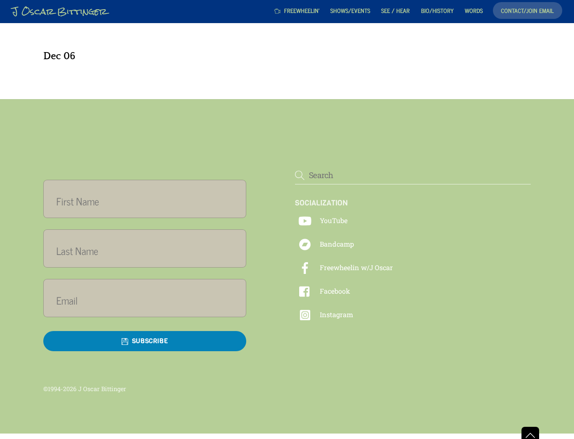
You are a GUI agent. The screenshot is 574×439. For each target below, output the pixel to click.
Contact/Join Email (527, 10)
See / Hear (395, 10)
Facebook (334, 291)
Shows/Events (350, 10)
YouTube (333, 220)
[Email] (149, 300)
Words (474, 10)
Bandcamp (336, 243)
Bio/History (437, 10)
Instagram (335, 314)
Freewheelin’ (300, 10)
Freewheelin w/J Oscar (355, 267)
